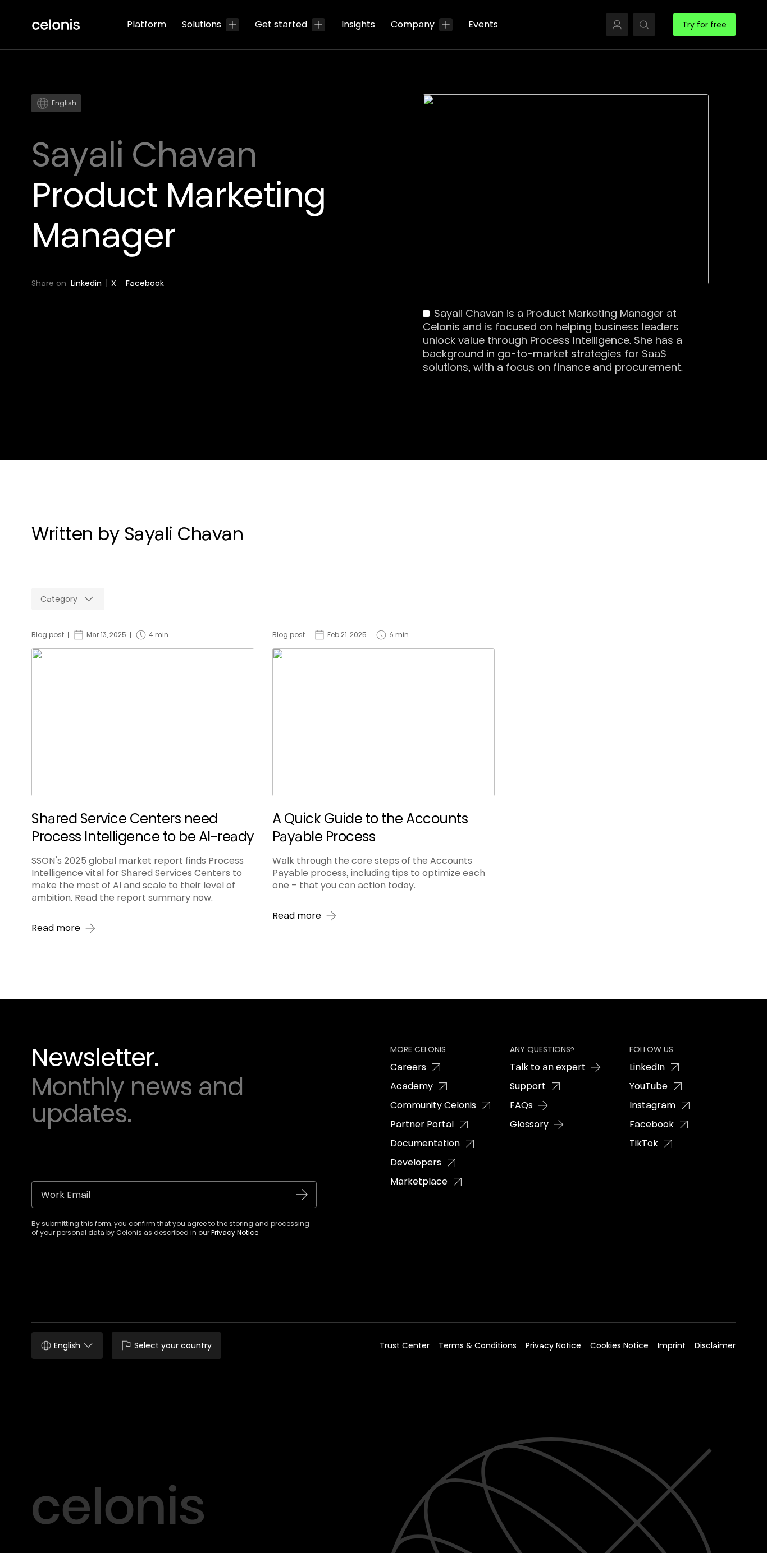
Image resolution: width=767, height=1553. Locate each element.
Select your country (173, 1345)
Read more (55, 928)
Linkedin (86, 283)
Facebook (145, 283)
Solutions (201, 24)
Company (413, 24)
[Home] (60, 25)
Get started (281, 24)
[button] (617, 24)
